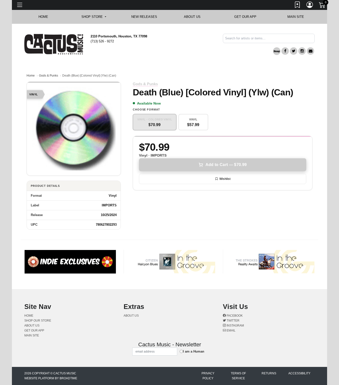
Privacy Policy (208, 376)
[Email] (310, 51)
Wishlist (225, 179)
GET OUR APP (245, 17)
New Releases (144, 17)
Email (231, 330)
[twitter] (293, 51)
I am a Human (193, 351)
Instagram (235, 325)
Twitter (232, 320)
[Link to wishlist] (297, 6)
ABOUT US (194, 17)
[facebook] (285, 51)
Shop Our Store (37, 320)
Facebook (234, 315)
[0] (322, 5)
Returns (269, 373)
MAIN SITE (295, 17)
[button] (93, 16)
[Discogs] (276, 51)
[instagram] (302, 51)
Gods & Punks (48, 75)
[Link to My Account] (309, 6)
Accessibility (299, 373)
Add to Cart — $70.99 (226, 165)
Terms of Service (238, 376)
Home (31, 75)
